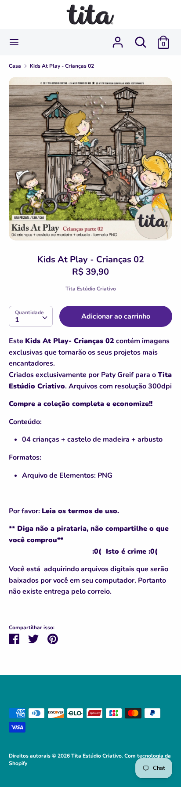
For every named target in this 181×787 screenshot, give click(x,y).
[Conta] (118, 39)
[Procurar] (140, 39)
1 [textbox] (17, 320)
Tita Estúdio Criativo (90, 288)
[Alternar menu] (14, 42)
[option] (90, 158)
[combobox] (31, 316)
